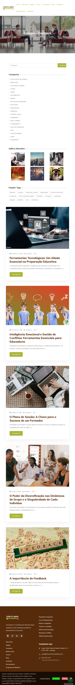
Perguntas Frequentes (46, 617)
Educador (14, 105)
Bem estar (14, 82)
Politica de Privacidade (46, 629)
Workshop (15, 140)
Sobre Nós (24, 4)
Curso (13, 89)
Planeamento (15, 124)
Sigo (12, 130)
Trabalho (20, 200)
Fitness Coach (16, 114)
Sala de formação (17, 127)
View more (18, 683)
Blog (53, 4)
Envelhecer (15, 108)
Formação (48, 196)
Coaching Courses (17, 85)
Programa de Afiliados (13, 667)
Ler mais (15, 274)
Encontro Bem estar (57, 192)
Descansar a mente (32, 192)
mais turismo (15, 121)
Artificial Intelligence (19, 79)
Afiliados (12, 192)
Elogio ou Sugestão (45, 623)
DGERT (13, 92)
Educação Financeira (18, 101)
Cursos (38, 4)
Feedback (14, 111)
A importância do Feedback (28, 578)
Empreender (44, 192)
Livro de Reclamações (46, 620)
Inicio (18, 4)
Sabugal (12, 200)
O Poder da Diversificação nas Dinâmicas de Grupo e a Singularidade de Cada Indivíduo (37, 499)
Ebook (13, 98)
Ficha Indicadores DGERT (26, 196)
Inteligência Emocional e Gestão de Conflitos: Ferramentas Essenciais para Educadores (36, 338)
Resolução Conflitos (45, 633)
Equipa (32, 4)
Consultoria (46, 4)
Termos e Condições (45, 626)
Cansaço (20, 192)
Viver (12, 136)
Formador (14, 117)
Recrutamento (20, 11)
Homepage (32, 37)
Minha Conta (10, 651)
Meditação (57, 196)
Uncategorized (16, 133)
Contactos (59, 4)
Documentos (15, 95)
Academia (30, 11)
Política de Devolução (46, 636)
